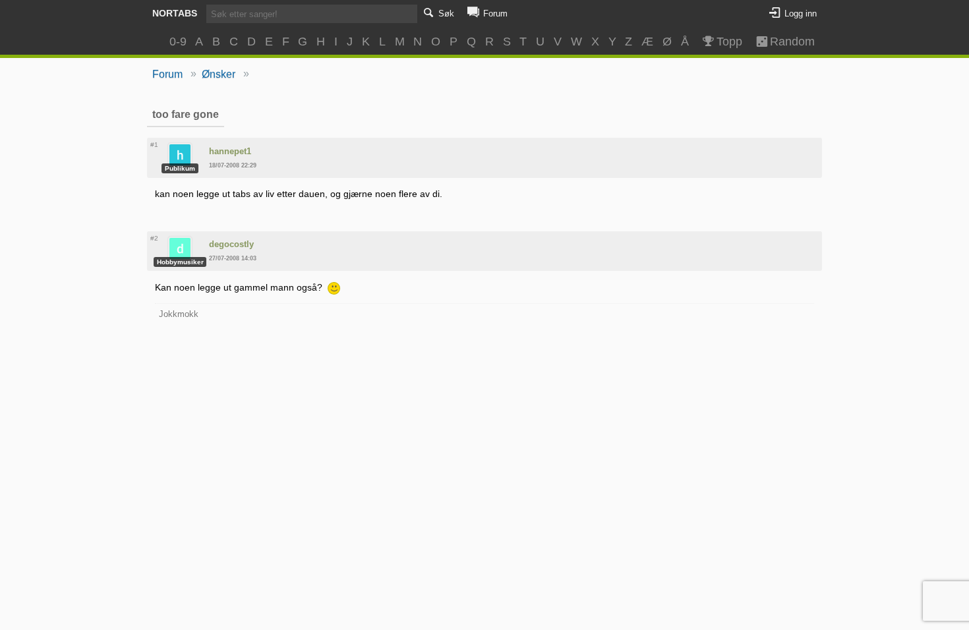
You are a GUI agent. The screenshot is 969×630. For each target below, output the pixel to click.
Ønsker (218, 74)
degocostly (231, 244)
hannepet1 (230, 151)
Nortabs (174, 13)
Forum (167, 74)
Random (786, 41)
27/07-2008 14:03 (232, 258)
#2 (154, 238)
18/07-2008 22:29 (232, 165)
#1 (154, 144)
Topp (729, 41)
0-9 (178, 41)
